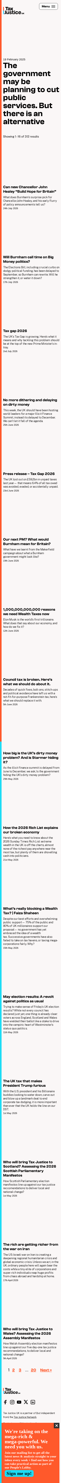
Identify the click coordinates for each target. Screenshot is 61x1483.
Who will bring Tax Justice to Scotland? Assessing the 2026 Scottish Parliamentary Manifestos (31, 1157)
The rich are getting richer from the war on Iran (31, 1241)
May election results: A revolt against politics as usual (31, 993)
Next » (46, 1370)
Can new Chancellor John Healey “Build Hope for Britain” (31, 176)
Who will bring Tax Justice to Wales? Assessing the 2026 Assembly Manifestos (31, 1322)
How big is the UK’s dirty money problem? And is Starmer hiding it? (31, 744)
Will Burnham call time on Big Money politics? (31, 248)
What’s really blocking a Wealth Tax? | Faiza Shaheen (31, 906)
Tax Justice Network (25, 1417)
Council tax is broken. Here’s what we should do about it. (31, 670)
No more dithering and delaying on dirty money (31, 391)
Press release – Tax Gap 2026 (31, 461)
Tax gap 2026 (31, 320)
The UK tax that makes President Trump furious (31, 1076)
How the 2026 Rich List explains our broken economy (31, 822)
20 (33, 1370)
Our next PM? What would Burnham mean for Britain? (31, 528)
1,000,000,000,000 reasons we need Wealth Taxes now (31, 598)
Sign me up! (19, 1473)
